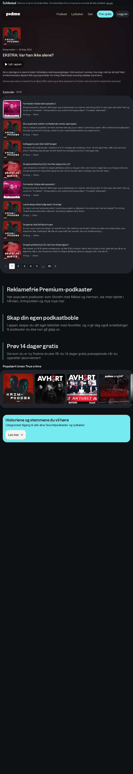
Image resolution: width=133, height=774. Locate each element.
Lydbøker (77, 14)
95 (49, 266)
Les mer (109, 3)
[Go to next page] (55, 266)
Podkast (61, 14)
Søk (90, 14)
